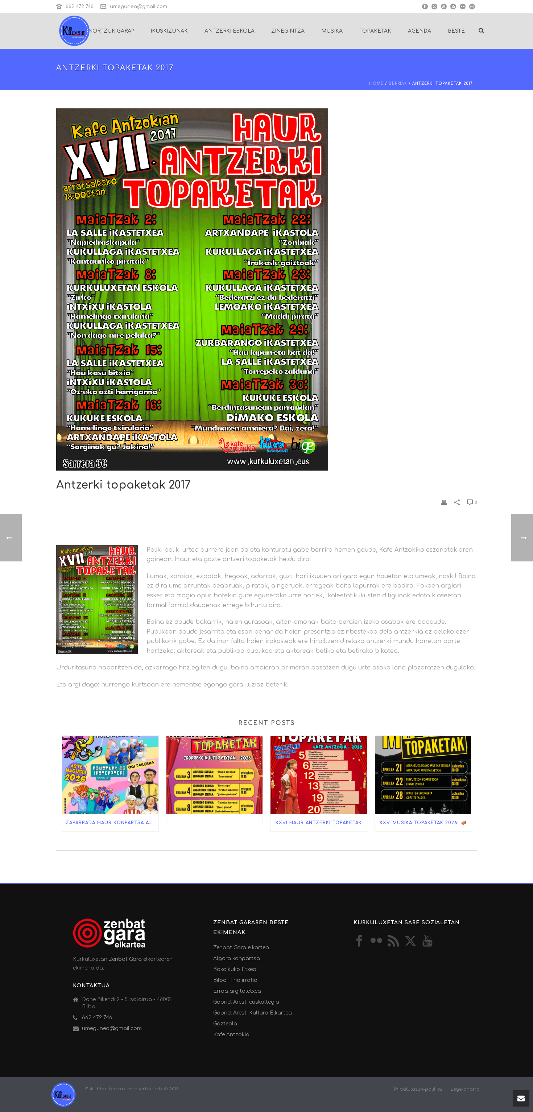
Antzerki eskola (229, 31)
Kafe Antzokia (231, 1034)
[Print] (444, 502)
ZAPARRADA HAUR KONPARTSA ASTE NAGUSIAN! (112, 822)
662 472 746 (80, 6)
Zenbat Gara (125, 959)
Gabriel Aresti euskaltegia (246, 1002)
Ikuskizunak (169, 31)
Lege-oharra (465, 1089)
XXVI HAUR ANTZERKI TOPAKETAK (318, 822)
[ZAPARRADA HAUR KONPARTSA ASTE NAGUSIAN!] (110, 775)
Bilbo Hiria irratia (235, 980)
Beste (456, 31)
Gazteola (225, 1023)
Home (376, 84)
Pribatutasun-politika (418, 1089)
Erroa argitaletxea (237, 991)
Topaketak (375, 31)
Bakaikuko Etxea (234, 969)
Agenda (419, 31)
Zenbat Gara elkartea (241, 947)
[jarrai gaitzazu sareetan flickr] (376, 941)
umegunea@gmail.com (138, 6)
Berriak (398, 84)
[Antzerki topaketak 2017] (266, 289)
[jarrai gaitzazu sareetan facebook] (359, 941)
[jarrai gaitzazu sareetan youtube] (427, 941)
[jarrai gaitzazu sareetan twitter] (410, 941)
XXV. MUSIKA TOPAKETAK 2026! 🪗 (423, 822)
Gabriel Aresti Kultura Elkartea (252, 1013)
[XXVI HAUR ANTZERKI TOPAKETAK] (318, 775)
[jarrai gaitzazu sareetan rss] (393, 941)
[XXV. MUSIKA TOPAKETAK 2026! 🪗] (423, 775)
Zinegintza (288, 31)
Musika (332, 31)
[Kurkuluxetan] (63, 1094)
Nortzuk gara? (111, 31)
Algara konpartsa (236, 958)
